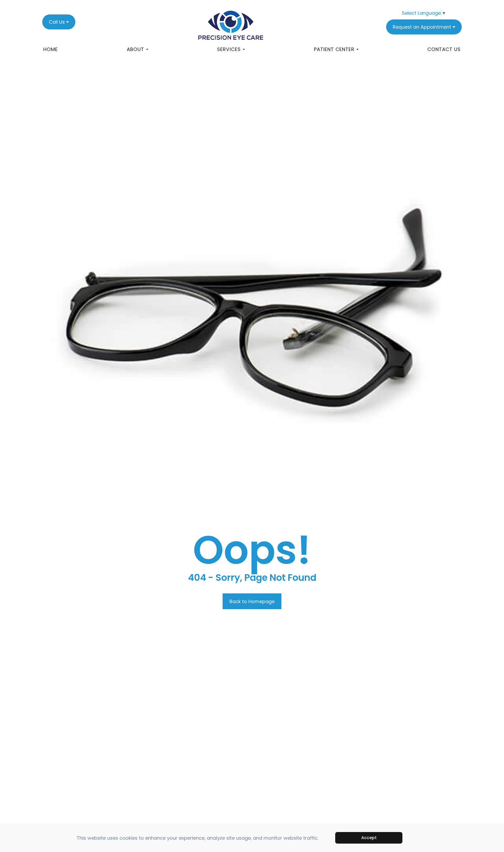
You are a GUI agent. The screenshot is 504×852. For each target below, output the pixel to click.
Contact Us (444, 49)
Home (50, 49)
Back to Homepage (252, 601)
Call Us (57, 22)
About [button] (135, 49)
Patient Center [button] (334, 49)
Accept (369, 838)
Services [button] (229, 49)
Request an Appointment (422, 27)
